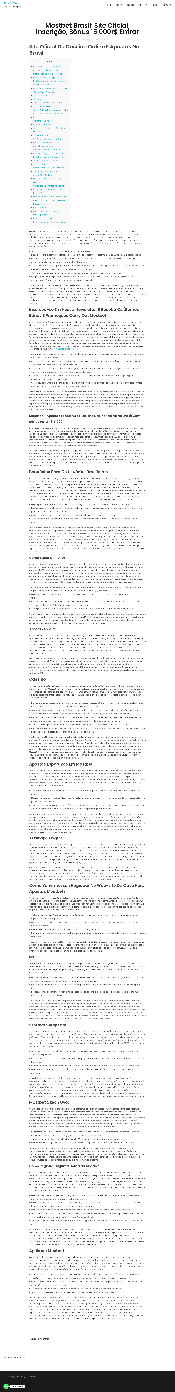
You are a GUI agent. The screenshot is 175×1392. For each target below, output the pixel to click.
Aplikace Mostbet (41, 135)
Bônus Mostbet (40, 207)
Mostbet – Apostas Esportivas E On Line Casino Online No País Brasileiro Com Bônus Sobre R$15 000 (49, 81)
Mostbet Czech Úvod (43, 124)
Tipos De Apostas (41, 164)
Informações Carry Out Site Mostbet (50, 222)
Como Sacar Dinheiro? (43, 92)
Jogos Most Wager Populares (47, 171)
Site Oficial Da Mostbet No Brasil (47, 139)
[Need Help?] (6, 1386)
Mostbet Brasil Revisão (43, 218)
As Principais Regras (42, 106)
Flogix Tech (12, 3)
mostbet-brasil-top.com (67, 349)
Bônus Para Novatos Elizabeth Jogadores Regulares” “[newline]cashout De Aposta (47, 146)
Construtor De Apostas (44, 120)
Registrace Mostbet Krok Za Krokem (49, 157)
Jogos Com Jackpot (42, 175)
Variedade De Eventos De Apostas (49, 186)
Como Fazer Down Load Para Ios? (48, 167)
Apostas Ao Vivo (41, 95)
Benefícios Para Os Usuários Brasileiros (51, 88)
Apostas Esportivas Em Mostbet (47, 102)
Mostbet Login (39, 204)
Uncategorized (102, 40)
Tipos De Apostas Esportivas (46, 160)
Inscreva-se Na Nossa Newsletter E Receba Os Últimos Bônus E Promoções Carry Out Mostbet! (49, 70)
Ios (34, 117)
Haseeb (88, 40)
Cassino (37, 99)
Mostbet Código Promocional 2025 (49, 153)
